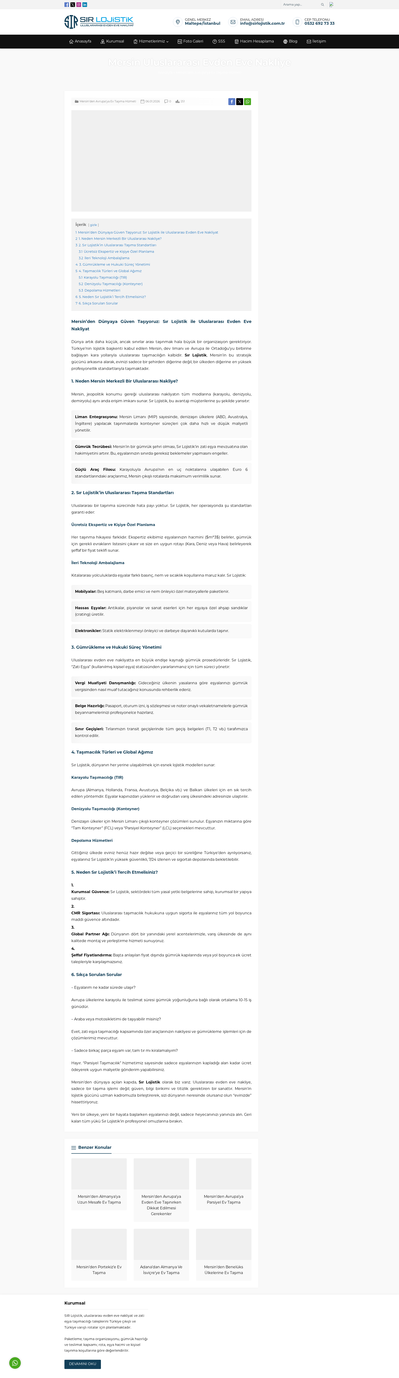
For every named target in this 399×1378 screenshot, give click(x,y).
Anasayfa (165, 73)
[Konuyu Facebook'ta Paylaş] (231, 101)
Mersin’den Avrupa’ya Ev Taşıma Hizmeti (208, 73)
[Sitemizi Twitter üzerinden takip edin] (72, 4)
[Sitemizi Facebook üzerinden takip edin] (66, 4)
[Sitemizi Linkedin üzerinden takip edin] (84, 4)
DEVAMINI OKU (82, 1364)
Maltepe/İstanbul (202, 24)
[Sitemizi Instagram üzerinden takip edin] (78, 4)
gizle (93, 225)
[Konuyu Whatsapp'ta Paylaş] (247, 101)
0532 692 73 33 (320, 24)
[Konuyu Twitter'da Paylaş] (239, 101)
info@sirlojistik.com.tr (262, 24)
